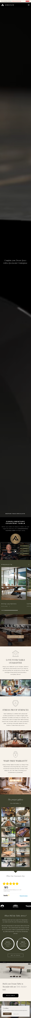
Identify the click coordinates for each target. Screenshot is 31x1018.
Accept (7, 1013)
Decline (16, 1013)
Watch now (14, 636)
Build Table (10, 995)
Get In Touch (15, 955)
